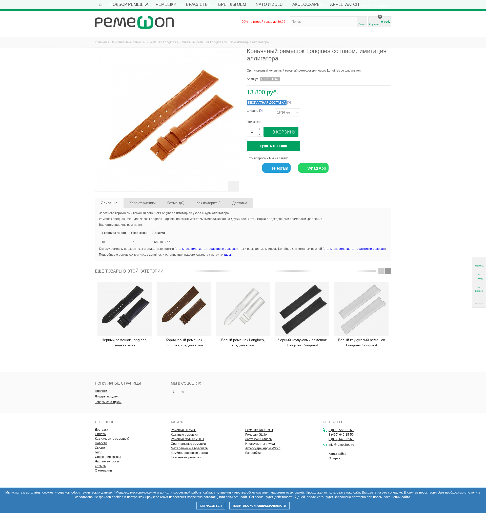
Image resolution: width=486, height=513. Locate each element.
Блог (98, 452)
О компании (103, 470)
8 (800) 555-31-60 (341, 430)
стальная (182, 249)
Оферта (334, 458)
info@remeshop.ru (341, 445)
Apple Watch (344, 4)
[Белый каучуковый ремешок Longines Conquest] (361, 309)
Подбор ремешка (129, 4)
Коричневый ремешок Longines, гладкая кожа (184, 342)
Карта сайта (337, 454)
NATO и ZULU (269, 4)
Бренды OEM (232, 4)
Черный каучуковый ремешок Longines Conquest (302, 342)
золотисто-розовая (223, 249)
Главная (101, 42)
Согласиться (211, 505)
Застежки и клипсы (258, 439)
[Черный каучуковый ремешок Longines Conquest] (302, 309)
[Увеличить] (233, 186)
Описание (109, 203)
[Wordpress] (182, 392)
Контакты (332, 422)
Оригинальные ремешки (128, 42)
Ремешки (166, 4)
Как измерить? (208, 203)
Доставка (239, 203)
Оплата (100, 434)
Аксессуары (306, 4)
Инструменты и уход (260, 443)
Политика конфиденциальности (259, 505)
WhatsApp (316, 168)
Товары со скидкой (108, 402)
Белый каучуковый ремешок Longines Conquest (361, 342)
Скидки (100, 448)
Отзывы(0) (176, 203)
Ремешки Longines (162, 42)
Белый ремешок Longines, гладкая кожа (243, 342)
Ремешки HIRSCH (183, 430)
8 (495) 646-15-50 (341, 434)
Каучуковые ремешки (186, 457)
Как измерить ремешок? (112, 438)
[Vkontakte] (191, 392)
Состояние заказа (108, 457)
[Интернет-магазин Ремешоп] (134, 22)
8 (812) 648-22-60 (341, 439)
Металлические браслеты (189, 448)
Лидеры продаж (106, 396)
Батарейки (253, 453)
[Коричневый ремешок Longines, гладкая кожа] (184, 309)
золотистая (199, 249)
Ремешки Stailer (256, 434)
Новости (101, 443)
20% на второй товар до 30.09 (263, 22)
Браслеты (197, 4)
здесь (228, 254)
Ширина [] (261, 110)
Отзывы (100, 466)
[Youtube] (174, 392)
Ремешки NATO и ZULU (187, 439)
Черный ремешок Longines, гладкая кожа (124, 342)
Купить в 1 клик (273, 145)
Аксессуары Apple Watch (262, 448)
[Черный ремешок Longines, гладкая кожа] (124, 309)
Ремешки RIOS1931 (259, 430)
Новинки (101, 391)
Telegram (279, 168)
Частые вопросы (107, 461)
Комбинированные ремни (189, 453)
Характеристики (142, 203)
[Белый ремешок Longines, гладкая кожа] (243, 309)
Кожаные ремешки (184, 434)
